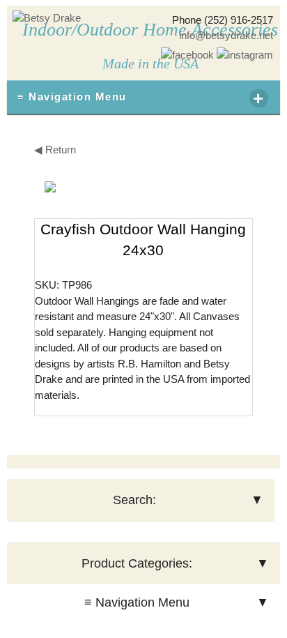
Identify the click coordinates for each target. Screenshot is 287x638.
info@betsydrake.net (226, 35)
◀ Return (55, 149)
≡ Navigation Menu (140, 98)
